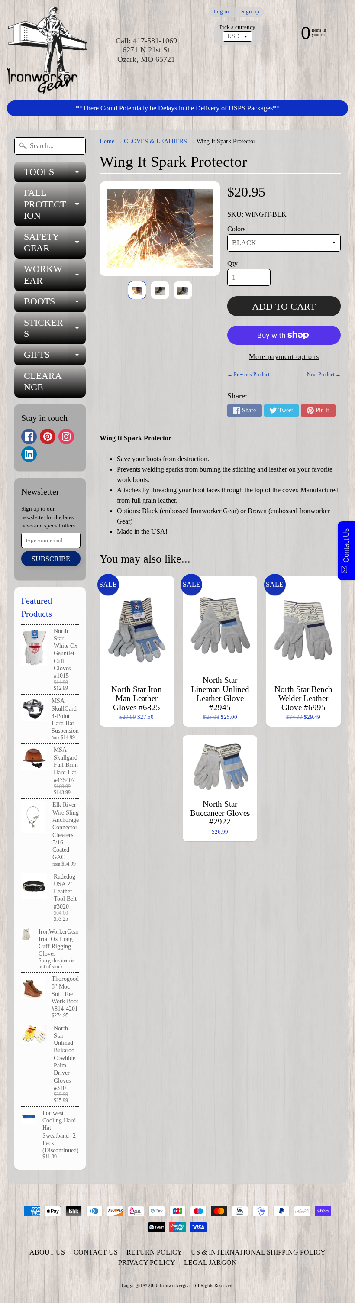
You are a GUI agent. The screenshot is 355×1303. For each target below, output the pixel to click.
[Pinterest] (47, 436)
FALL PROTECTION (55, 204)
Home (107, 141)
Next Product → (324, 375)
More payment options (284, 356)
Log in (221, 12)
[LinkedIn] (29, 454)
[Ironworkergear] (47, 50)
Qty (232, 263)
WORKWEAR (55, 275)
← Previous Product (248, 375)
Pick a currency (237, 27)
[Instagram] (66, 436)
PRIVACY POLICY (146, 1262)
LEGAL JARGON (210, 1262)
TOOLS (55, 174)
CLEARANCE (43, 381)
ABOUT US (47, 1252)
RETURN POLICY (154, 1252)
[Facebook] (29, 436)
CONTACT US (96, 1252)
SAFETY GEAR (55, 243)
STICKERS (55, 328)
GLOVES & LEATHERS (155, 141)
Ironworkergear (175, 1285)
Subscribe (51, 559)
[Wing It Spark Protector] (137, 290)
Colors (236, 229)
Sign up (250, 12)
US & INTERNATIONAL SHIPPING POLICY (258, 1252)
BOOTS (55, 304)
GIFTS (55, 357)
